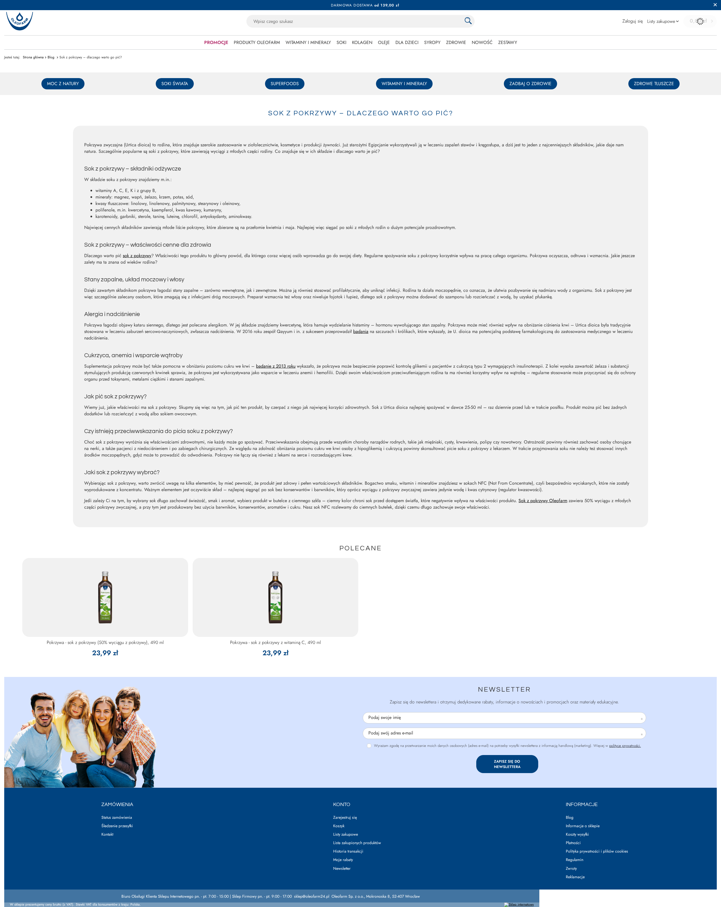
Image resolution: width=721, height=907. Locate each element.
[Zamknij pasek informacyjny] (715, 5)
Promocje (216, 42)
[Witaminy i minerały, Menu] (333, 42)
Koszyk (338, 826)
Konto (341, 804)
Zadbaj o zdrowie (530, 84)
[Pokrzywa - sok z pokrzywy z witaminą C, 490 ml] (276, 597)
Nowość (482, 42)
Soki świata (174, 84)
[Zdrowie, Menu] (469, 42)
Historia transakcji (348, 851)
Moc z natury (63, 84)
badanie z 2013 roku (275, 366)
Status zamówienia (116, 817)
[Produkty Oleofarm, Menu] (282, 42)
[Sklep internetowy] (519, 904)
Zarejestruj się (345, 817)
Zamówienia (117, 804)
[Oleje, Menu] (392, 42)
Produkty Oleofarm (257, 42)
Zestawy (507, 42)
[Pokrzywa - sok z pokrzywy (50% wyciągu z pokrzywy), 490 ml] (105, 597)
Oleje (384, 42)
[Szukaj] (468, 21)
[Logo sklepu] (19, 21)
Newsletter (504, 689)
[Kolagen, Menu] (375, 42)
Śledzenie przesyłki (117, 826)
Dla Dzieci (407, 42)
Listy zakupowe (345, 834)
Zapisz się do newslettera (507, 764)
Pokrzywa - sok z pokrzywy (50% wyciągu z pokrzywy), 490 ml (105, 643)
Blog (51, 57)
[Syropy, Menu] (443, 42)
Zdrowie (456, 42)
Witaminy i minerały (308, 42)
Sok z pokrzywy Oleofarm (543, 500)
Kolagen (362, 42)
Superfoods (285, 84)
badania (360, 331)
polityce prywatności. (625, 745)
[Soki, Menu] (349, 42)
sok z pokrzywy (137, 255)
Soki (341, 42)
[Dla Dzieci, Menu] (421, 42)
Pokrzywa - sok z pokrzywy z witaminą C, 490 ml (275, 643)
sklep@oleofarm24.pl (311, 896)
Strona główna (33, 57)
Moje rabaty (343, 859)
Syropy (432, 42)
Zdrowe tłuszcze (654, 84)
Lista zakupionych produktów (357, 843)
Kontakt (107, 834)
